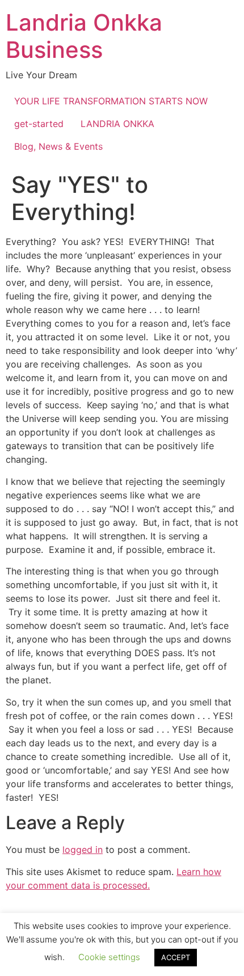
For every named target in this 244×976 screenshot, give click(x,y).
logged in (82, 849)
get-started (39, 123)
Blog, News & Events (58, 146)
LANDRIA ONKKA (117, 123)
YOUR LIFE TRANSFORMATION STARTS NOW (111, 101)
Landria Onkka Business (84, 36)
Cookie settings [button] (109, 957)
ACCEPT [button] (175, 957)
